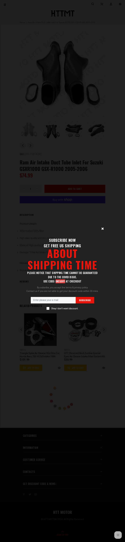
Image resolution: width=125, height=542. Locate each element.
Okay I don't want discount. (64, 308)
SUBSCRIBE (85, 300)
